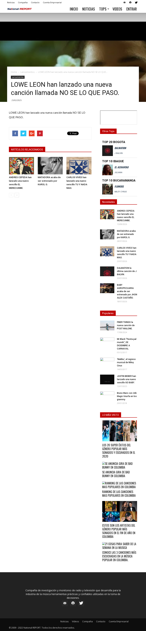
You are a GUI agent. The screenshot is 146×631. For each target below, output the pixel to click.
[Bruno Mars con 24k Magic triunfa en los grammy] (107, 395)
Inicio (74, 9)
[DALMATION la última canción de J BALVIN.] (107, 271)
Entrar (131, 9)
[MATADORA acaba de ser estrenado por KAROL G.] (50, 165)
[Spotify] (130, 2)
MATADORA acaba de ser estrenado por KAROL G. (49, 181)
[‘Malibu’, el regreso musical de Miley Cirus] (107, 361)
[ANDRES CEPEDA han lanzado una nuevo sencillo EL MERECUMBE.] (21, 165)
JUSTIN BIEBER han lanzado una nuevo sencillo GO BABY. (126, 379)
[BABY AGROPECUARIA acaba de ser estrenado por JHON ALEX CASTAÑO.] (107, 288)
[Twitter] (136, 2)
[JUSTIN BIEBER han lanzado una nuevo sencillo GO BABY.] (107, 379)
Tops (102, 9)
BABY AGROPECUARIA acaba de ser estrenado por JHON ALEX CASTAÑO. (127, 291)
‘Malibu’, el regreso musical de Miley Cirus (126, 362)
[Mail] (124, 2)
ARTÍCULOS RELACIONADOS (27, 149)
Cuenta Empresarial (52, 2)
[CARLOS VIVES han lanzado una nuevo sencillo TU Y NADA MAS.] (79, 165)
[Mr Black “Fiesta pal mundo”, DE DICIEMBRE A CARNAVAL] (107, 341)
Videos (117, 9)
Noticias (11, 2)
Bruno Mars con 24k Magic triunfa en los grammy (127, 396)
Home (14, 72)
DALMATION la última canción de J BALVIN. (127, 271)
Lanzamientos (27, 72)
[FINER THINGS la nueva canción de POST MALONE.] (107, 325)
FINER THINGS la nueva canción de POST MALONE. (126, 325)
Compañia (23, 2)
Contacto (35, 2)
